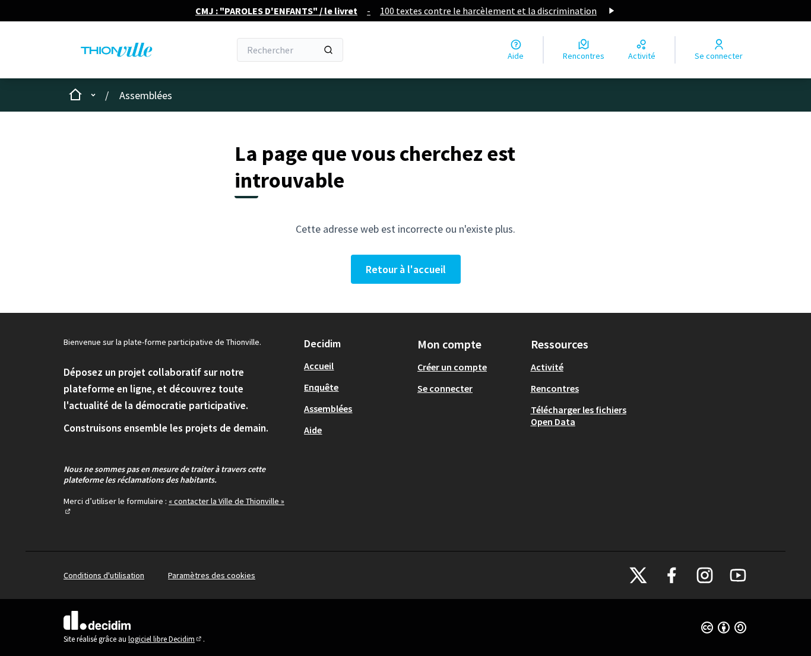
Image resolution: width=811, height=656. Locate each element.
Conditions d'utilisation (104, 575)
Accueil (319, 366)
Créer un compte (452, 367)
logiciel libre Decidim (165, 639)
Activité (547, 367)
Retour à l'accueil (406, 269)
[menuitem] (356, 366)
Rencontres (555, 388)
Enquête (321, 387)
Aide (313, 430)
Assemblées (145, 95)
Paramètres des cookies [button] (211, 575)
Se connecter (445, 388)
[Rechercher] (328, 50)
